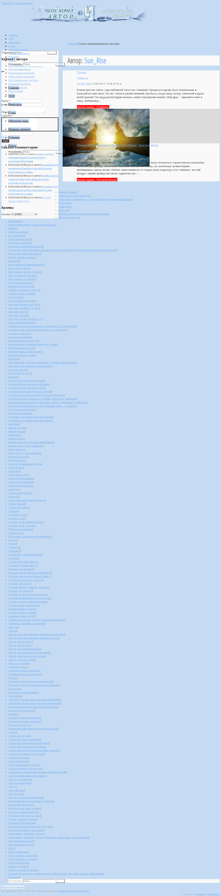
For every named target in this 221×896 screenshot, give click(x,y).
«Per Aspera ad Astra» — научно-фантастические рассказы (94, 199)
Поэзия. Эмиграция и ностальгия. (29, 598)
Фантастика (15, 794)
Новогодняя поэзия (20, 482)
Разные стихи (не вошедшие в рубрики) (33, 685)
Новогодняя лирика (20, 478)
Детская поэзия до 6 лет (23, 304)
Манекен (13, 435)
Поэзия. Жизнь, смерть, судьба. (28, 587)
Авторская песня (68, 217)
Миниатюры (118, 145)
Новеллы (14, 471)
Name (5, 100)
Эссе (11, 848)
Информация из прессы (23, 340)
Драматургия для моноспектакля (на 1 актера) (37, 329)
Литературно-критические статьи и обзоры (35, 395)
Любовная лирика (98, 145)
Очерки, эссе (16, 518)
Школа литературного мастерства (29, 826)
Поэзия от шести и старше (25, 580)
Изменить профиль (19, 83)
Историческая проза (20, 348)
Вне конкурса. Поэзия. (22, 275)
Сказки (12, 714)
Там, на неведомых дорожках (26, 775)
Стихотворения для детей (24, 768)
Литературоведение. (21, 409)
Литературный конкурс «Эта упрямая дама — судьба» (42, 406)
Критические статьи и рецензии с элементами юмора (42, 362)
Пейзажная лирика (20, 529)
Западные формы (19, 337)
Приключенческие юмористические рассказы (36, 620)
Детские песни (17, 311)
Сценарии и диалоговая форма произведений (37, 772)
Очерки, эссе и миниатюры (25, 522)
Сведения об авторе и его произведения (34, 703)
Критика (13, 358)
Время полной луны (20, 286)
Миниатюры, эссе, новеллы (25, 445)
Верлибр (13, 261)
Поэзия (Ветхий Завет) (22, 561)
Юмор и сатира (17, 866)
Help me (63, 210)
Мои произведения (19, 69)
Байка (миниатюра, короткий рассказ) (31, 224)
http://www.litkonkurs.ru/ (74, 891)
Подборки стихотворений (24, 554)
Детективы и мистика (21, 300)
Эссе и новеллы (17, 852)
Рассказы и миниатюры (22, 692)
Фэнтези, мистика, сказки (24, 808)
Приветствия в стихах (22, 612)
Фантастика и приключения (25, 797)
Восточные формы (19, 282)
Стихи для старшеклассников (26, 746)
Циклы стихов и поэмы (22, 819)
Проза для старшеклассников (26, 656)
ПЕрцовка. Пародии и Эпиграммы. (29, 536)
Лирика (81, 145)
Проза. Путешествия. (21, 659)
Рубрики (13, 877)
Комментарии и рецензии (24, 351)
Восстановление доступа (23, 80)
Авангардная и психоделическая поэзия (83, 213)
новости (13, 489)
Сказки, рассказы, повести (24, 721)
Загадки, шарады (19, 333)
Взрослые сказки (18, 268)
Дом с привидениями (21, 322)
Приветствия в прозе (21, 609)
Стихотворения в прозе (23, 765)
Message (7, 111)
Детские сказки (17, 315)
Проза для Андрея (19, 641)
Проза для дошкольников (24, 649)
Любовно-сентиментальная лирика (30, 416)
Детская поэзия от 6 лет (23, 308)
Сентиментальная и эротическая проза (32, 707)
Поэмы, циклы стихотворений (27, 601)
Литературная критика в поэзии (28, 384)
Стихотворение (18, 757)
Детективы (15, 297)
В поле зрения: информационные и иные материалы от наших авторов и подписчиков (62, 250)
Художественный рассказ (24, 815)
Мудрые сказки (17, 456)
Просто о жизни (148, 145)
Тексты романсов (19, 783)
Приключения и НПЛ (21, 616)
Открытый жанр (18, 507)
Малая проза (16, 431)
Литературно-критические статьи (29, 391)
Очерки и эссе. (17, 514)
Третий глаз (15, 790)
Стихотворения (18, 761)
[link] (12, 60)
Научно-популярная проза (24, 464)
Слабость (82, 78)
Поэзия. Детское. (19, 583)
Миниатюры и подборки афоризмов (30, 442)
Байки (12, 228)
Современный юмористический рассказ (32, 728)
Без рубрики (16, 235)
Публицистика (17, 667)
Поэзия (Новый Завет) (22, 565)
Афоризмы (14, 221)
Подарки (13, 551)
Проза (12, 630)
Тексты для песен (19, 779)
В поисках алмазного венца (25, 246)
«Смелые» (64, 206)
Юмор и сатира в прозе (22, 870)
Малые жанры (67, 192)
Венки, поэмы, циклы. (21, 257)
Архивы (5, 214)
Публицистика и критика (23, 670)
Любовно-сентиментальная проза (29, 420)
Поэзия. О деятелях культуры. (27, 594)
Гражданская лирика (21, 293)
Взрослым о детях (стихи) (24, 271)
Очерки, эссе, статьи (21, 525)
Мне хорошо (16, 449)
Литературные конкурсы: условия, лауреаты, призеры (42, 398)
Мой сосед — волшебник (24, 453)
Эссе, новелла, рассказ (22, 855)
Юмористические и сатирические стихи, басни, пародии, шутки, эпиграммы (55, 873)
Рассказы (14, 688)
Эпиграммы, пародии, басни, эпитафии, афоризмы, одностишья (48, 837)
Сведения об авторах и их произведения (34, 699)
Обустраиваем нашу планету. (26, 500)
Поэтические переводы (23, 605)
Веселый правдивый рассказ (26, 264)
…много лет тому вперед (73, 195)
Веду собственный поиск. (24, 253)
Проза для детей (19, 645)
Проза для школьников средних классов (33, 638)
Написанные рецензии (21, 76)
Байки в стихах (17, 232)
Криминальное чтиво (21, 355)
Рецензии (14, 696)
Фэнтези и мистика (20, 804)
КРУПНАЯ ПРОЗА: (19, 373)
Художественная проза (22, 812)
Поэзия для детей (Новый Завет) (29, 576)
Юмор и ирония (18, 862)
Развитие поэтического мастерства (30, 681)
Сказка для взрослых (21, 710)
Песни (12, 540)
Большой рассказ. (19, 239)
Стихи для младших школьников (28, 743)
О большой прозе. (19, 493)
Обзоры (13, 496)
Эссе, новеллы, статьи (22, 859)
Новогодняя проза (19, 485)
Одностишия (16, 503)
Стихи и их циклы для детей (26, 754)
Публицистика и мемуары (24, 674)
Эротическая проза (20, 844)
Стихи (12, 732)
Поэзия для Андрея (20, 569)
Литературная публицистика (26, 387)
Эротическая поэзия (20, 841)
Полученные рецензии (21, 72)
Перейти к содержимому (17, 3)
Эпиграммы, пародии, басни (25, 833)
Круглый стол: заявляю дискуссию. (29, 366)
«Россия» (64, 203)
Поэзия (81, 72)
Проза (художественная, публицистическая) (36, 634)
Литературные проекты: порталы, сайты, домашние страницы (47, 402)
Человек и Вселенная (21, 823)
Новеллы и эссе (18, 474)
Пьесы (12, 678)
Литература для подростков (26, 380)
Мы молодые (16, 460)
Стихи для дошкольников (24, 739)
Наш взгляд (15, 467)
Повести (13, 547)
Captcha (7, 115)
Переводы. (15, 532)
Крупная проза (17, 369)
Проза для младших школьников (28, 652)
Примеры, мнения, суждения (26, 623)
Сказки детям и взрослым (24, 717)
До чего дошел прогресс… (24, 319)
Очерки (132, 145)
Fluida (200, 894)
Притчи (13, 627)
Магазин (13, 424)
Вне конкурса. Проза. (21, 279)
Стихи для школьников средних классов (33, 750)
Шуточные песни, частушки (25, 830)
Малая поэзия (16, 427)
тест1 (11, 786)
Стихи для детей (18, 736)
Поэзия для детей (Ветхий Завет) (29, 572)
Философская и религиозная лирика (30, 801)
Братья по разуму (19, 242)
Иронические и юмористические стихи (32, 344)
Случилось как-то (19, 725)
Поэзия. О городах (20, 590)
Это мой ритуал (86, 150)
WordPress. (213, 894)
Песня (12, 543)
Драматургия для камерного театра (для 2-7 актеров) (41, 326)
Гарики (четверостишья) (23, 290)
